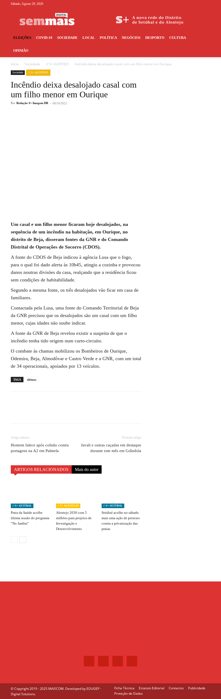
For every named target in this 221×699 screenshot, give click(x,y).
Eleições (22, 38)
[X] (197, 4)
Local (88, 38)
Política (108, 38)
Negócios (131, 38)
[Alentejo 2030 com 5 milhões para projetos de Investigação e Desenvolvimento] (76, 494)
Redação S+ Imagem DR (32, 103)
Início (15, 64)
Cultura (177, 38)
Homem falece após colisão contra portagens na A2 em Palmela (40, 448)
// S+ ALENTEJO (57, 64)
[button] (203, 37)
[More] (100, 124)
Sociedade (67, 38)
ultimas (31, 379)
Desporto (154, 38)
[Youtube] (206, 4)
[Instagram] (188, 4)
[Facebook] (179, 4)
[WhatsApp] (87, 124)
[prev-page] (14, 539)
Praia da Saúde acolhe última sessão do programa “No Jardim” (30, 518)
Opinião (20, 51)
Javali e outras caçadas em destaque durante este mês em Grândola (111, 448)
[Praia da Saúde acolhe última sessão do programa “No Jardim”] (30, 494)
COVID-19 (44, 38)
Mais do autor (86, 469)
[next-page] (22, 539)
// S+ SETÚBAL (22, 505)
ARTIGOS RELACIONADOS (41, 469)
